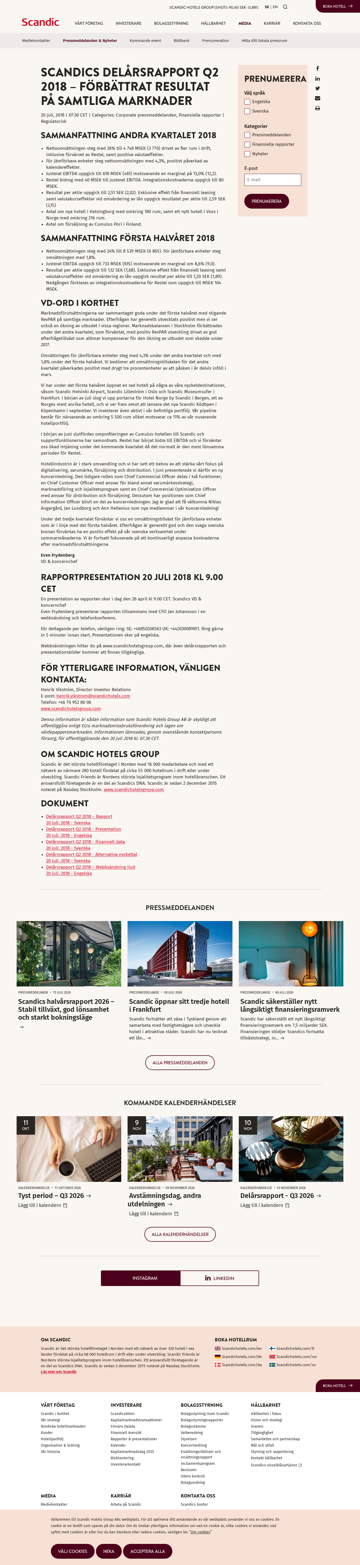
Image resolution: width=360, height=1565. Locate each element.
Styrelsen (189, 1439)
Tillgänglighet (262, 1433)
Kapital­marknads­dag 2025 (132, 1452)
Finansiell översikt (126, 1433)
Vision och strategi (266, 1420)
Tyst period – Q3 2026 (51, 1196)
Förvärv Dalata (123, 1426)
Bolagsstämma (193, 1426)
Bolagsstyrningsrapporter (202, 1420)
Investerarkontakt (125, 1464)
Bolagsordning (193, 1482)
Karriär (272, 23)
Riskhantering (122, 1458)
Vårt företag (89, 23)
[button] (73, 1551)
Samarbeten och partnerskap (275, 1439)
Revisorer (189, 1470)
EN (275, 6)
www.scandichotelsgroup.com (71, 708)
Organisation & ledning (60, 1445)
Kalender (118, 1445)
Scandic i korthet (55, 1414)
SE (267, 6)
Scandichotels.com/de (242, 1356)
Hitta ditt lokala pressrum (264, 40)
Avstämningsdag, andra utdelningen (164, 1200)
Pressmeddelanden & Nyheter (90, 40)
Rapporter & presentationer (134, 1439)
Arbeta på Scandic (126, 1504)
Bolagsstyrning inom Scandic (205, 1414)
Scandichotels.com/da (242, 1364)
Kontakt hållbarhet (266, 1458)
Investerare (129, 23)
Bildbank (181, 40)
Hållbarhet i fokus (266, 1414)
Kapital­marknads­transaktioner (136, 1420)
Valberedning (192, 1433)
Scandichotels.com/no (296, 1356)
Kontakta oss (307, 23)
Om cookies (200, 1532)
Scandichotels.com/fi (295, 1348)
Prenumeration (215, 40)
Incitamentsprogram (198, 1463)
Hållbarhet (213, 23)
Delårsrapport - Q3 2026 (277, 1196)
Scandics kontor (194, 1504)
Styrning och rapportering (272, 1452)
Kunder (47, 1433)
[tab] (140, 1278)
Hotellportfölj (52, 1439)
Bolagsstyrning (171, 23)
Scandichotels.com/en (242, 1348)
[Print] (317, 109)
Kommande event (145, 40)
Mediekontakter (36, 40)
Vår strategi (50, 1420)
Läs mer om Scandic (59, 1371)
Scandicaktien (122, 1414)
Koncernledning (194, 1445)
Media (245, 23)
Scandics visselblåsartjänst (274, 1465)
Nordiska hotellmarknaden (63, 1426)
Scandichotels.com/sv (296, 1364)
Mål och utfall (262, 1445)
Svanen (257, 1426)
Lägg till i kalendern (39, 1205)
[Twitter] (317, 89)
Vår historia (50, 1452)
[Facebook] (317, 70)
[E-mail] (317, 99)
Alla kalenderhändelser (180, 1234)
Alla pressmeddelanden (180, 1063)
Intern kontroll (193, 1476)
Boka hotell (334, 6)
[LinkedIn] (317, 80)
